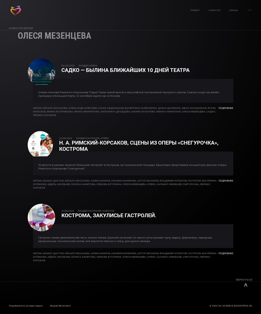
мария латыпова (143, 111)
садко (210, 111)
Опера (93, 65)
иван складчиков (194, 108)
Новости (214, 10)
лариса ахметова (83, 184)
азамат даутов (53, 180)
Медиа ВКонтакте (60, 306)
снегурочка (191, 184)
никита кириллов (168, 111)
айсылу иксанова (54, 108)
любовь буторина (109, 184)
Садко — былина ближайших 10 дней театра (125, 70)
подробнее (226, 108)
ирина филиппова (87, 111)
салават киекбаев (169, 184)
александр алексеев (83, 108)
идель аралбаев (59, 184)
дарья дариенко (169, 108)
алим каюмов (100, 180)
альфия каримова (124, 180)
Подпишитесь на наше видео (26, 306)
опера (151, 184)
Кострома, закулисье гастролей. (108, 215)
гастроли (194, 180)
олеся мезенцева (193, 111)
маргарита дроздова (115, 111)
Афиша (233, 10)
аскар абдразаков (111, 108)
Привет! (195, 10)
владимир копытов (173, 180)
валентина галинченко (141, 108)
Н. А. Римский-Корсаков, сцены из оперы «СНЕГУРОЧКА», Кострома (139, 146)
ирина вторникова (60, 111)
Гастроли (92, 138)
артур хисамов (148, 180)
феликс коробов (44, 115)
